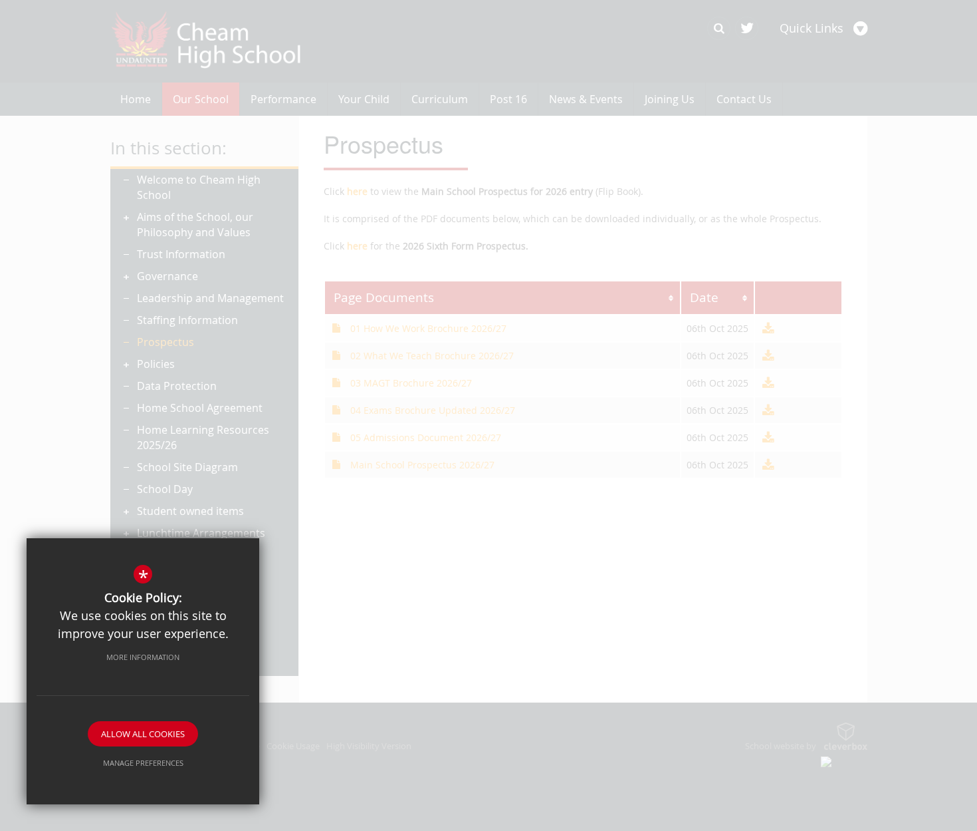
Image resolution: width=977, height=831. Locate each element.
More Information (142, 657)
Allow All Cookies (143, 734)
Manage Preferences (143, 763)
